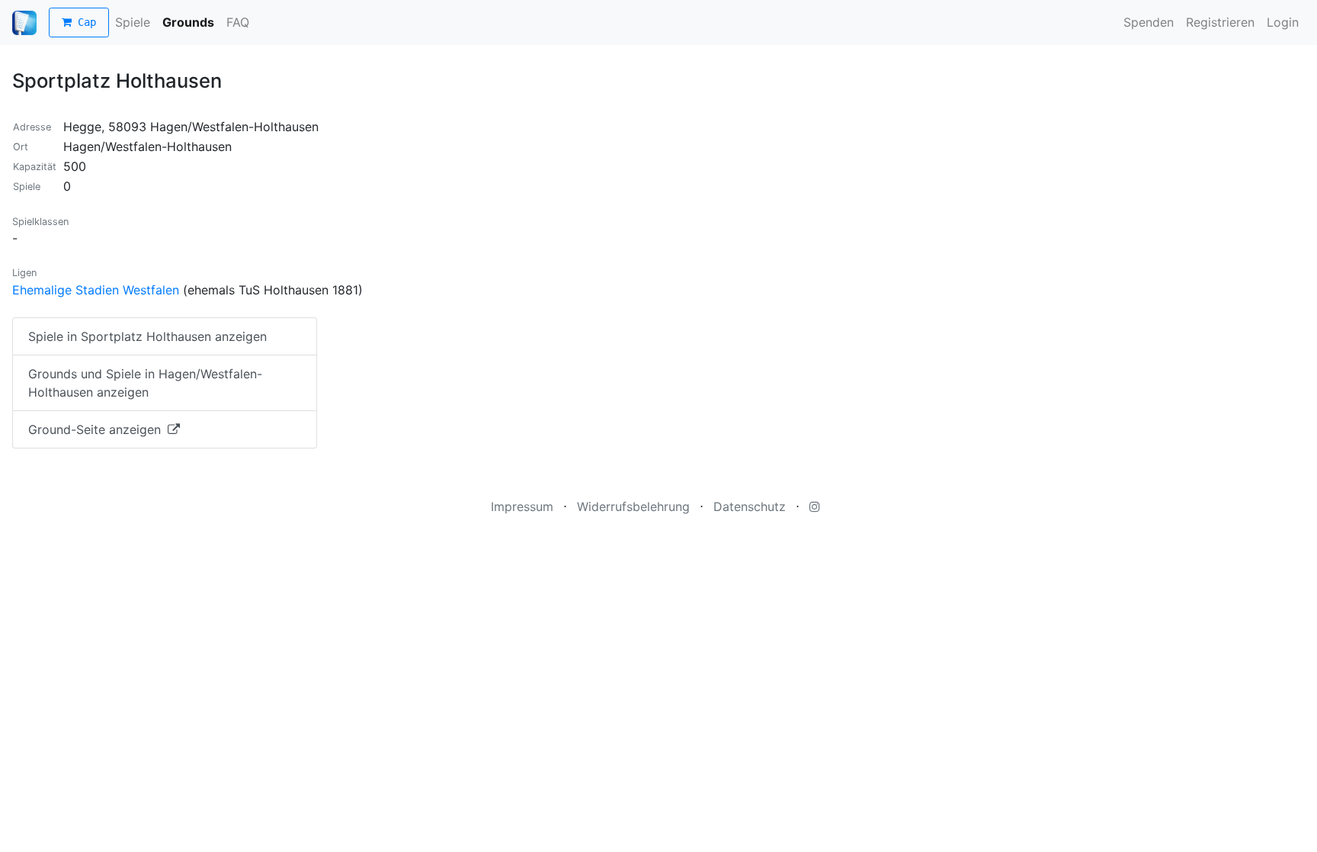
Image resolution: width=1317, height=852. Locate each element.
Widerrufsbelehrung (633, 506)
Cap (84, 22)
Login (1283, 22)
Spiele (132, 22)
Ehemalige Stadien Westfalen (95, 289)
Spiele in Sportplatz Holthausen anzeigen (147, 336)
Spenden (1148, 22)
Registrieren (1220, 22)
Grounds (188, 22)
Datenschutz (749, 506)
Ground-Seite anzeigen (96, 429)
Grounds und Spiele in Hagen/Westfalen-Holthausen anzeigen (145, 383)
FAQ (237, 22)
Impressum (522, 506)
